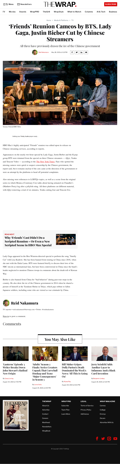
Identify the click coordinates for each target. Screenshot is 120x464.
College (102, 410)
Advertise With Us (106, 422)
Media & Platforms (61, 20)
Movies (12, 12)
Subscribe (110, 4)
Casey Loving (9, 378)
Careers (45, 418)
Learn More (65, 414)
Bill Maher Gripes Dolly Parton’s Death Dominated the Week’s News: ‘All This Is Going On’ (75, 370)
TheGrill (46, 12)
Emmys (103, 414)
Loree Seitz (38, 384)
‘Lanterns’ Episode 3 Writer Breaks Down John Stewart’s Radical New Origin (15, 369)
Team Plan (65, 410)
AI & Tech (101, 12)
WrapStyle (59, 12)
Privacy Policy (86, 410)
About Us (45, 406)
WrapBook (46, 431)
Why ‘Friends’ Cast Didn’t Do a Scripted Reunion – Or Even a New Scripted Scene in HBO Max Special (28, 241)
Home (49, 20)
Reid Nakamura (44, 52)
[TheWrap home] (60, 4)
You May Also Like (60, 339)
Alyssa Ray (67, 381)
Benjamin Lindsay (99, 378)
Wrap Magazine (107, 401)
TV (3, 12)
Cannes (103, 406)
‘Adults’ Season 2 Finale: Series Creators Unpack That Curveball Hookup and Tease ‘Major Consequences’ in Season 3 (45, 372)
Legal (83, 401)
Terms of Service (87, 406)
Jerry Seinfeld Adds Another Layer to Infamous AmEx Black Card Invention (103, 369)
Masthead (46, 422)
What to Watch (74, 12)
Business (113, 12)
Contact (45, 414)
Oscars (102, 418)
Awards (22, 12)
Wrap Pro (66, 401)
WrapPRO (34, 12)
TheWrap (46, 401)
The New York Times (45, 161)
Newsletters (26, 4)
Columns (89, 12)
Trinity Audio (25, 136)
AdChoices (85, 414)
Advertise (45, 410)
